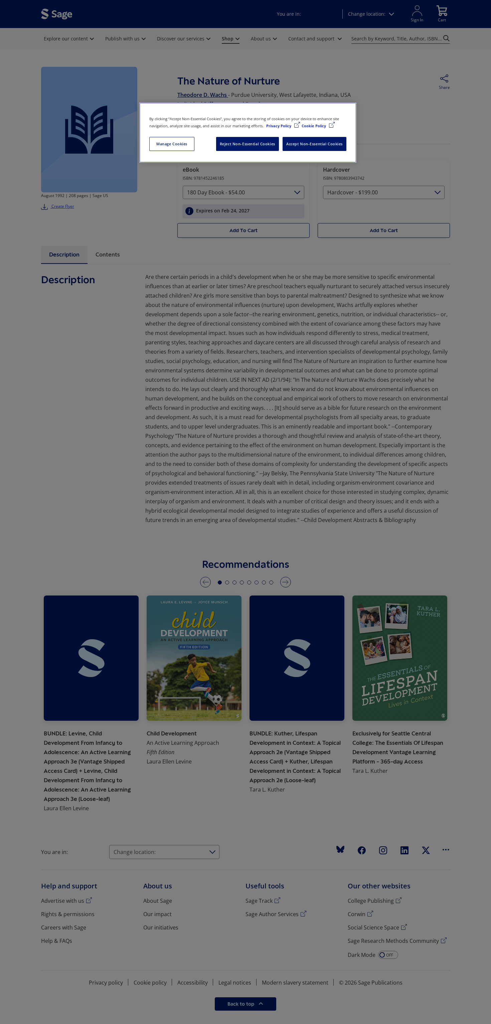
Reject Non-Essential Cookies (247, 143)
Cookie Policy (314, 125)
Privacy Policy (279, 125)
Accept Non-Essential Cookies (314, 143)
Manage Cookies (171, 143)
